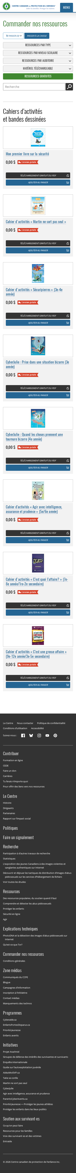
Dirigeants (8, 808)
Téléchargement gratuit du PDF (38, 175)
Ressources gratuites (38, 76)
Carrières (7, 776)
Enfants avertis (11, 1035)
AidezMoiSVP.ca (11, 1072)
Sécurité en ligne (11, 914)
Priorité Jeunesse (12, 1030)
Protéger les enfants (13, 908)
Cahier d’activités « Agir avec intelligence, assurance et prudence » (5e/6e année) (34, 509)
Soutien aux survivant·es (21, 1118)
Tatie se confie (10, 1077)
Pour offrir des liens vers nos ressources (24, 786)
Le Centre (8, 723)
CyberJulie (8, 1088)
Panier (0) (13, 35)
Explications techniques (20, 928)
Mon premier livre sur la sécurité (27, 153)
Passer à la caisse (37, 35)
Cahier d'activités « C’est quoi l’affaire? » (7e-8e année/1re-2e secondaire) (37, 581)
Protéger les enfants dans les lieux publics (24, 1109)
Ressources (11, 891)
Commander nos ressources (23, 954)
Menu (66, 7)
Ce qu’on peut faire (13, 1125)
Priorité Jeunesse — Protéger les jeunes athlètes (28, 1104)
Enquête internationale (15, 1062)
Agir (5, 919)
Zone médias (12, 970)
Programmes (12, 1013)
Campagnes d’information (16, 987)
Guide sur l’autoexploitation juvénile (22, 1067)
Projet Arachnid (11, 1051)
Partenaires (9, 813)
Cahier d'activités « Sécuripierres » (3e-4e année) (34, 292)
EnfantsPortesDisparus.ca (16, 1024)
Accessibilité (37, 728)
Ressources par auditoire (38, 61)
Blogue (6, 982)
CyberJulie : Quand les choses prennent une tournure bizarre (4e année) (34, 436)
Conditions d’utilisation (15, 728)
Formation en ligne (13, 760)
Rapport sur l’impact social (17, 818)
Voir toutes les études (14, 882)
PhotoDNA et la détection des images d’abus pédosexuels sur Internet (35, 937)
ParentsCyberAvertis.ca (15, 1098)
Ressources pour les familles (17, 1130)
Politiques (10, 828)
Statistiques (9, 858)
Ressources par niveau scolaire (38, 53)
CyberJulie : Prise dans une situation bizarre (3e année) (37, 364)
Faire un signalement (18, 837)
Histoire (7, 802)
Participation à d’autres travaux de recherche (26, 853)
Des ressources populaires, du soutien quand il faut (30, 898)
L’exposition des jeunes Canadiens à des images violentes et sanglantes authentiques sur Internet (34, 865)
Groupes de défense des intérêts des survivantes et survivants (35, 1056)
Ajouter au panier (38, 182)
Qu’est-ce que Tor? (12, 944)
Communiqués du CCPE (15, 977)
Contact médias (11, 998)
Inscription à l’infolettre (15, 992)
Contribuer (11, 753)
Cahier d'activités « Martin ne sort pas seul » (36, 221)
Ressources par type (38, 45)
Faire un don (9, 770)
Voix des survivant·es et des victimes (22, 1136)
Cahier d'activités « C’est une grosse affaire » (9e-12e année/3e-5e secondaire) (36, 654)
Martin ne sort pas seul (15, 1083)
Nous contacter (25, 723)
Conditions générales (14, 960)
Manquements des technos (17, 1003)
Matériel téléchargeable (38, 68)
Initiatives (10, 1045)
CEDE (5, 765)
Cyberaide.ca (9, 1019)
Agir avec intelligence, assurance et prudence (26, 1093)
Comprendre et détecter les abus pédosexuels (27, 903)
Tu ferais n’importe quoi (15, 781)
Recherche (10, 846)
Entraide (7, 1141)
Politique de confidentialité (51, 723)
